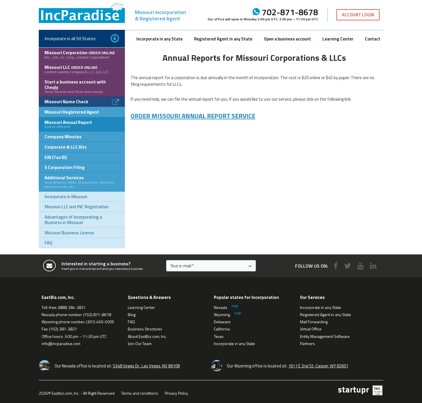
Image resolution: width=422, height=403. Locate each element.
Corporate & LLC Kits (65, 146)
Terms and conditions (139, 393)
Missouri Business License (69, 232)
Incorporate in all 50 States (70, 38)
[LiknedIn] (373, 265)
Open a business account (287, 39)
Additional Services (79, 181)
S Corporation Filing (64, 167)
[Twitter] (348, 265)
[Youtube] (360, 265)
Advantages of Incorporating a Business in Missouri (73, 219)
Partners (307, 343)
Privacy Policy (176, 393)
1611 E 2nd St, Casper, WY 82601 (318, 366)
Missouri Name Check (66, 101)
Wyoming (222, 315)
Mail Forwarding (314, 322)
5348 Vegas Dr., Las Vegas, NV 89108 (146, 366)
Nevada (220, 307)
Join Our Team (140, 343)
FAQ (48, 242)
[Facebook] (335, 265)
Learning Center (337, 39)
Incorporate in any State (159, 39)
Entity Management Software (325, 336)
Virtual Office (311, 329)
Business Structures (145, 329)
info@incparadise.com (61, 343)
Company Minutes (63, 136)
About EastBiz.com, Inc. (147, 336)
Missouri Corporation (79, 54)
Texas (219, 336)
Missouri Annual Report (68, 124)
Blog (131, 315)
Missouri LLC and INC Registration (76, 206)
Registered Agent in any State (223, 39)
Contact (372, 39)
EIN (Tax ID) (55, 157)
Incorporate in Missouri (65, 196)
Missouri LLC (76, 69)
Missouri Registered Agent (71, 111)
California (222, 329)
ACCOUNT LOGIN (358, 14)
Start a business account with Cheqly (75, 86)
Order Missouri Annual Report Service (193, 116)
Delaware (222, 322)
